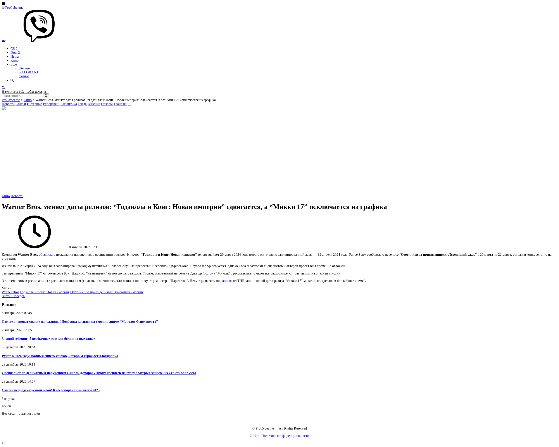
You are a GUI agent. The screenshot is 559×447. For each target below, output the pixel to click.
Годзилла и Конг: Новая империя (44, 292)
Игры (14, 56)
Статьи (21, 104)
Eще (13, 64)
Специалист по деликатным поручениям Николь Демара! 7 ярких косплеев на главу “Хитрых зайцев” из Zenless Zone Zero (99, 373)
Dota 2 (15, 52)
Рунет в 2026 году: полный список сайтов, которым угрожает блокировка (60, 356)
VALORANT (29, 72)
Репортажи (51, 104)
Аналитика (68, 104)
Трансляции (122, 104)
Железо (24, 68)
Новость (17, 196)
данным (226, 281)
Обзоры (107, 104)
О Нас (254, 436)
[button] (3, 41)
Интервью (34, 104)
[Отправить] (46, 95)
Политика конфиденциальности (285, 436)
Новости (8, 104)
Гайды (82, 104)
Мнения (94, 104)
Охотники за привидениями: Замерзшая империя (106, 292)
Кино (14, 60)
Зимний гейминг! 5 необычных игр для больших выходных (48, 338)
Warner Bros (10, 292)
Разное (24, 76)
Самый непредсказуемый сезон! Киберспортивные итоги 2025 (51, 390)
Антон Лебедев (13, 296)
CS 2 (13, 48)
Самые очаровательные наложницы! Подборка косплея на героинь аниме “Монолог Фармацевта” (80, 321)
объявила (46, 254)
